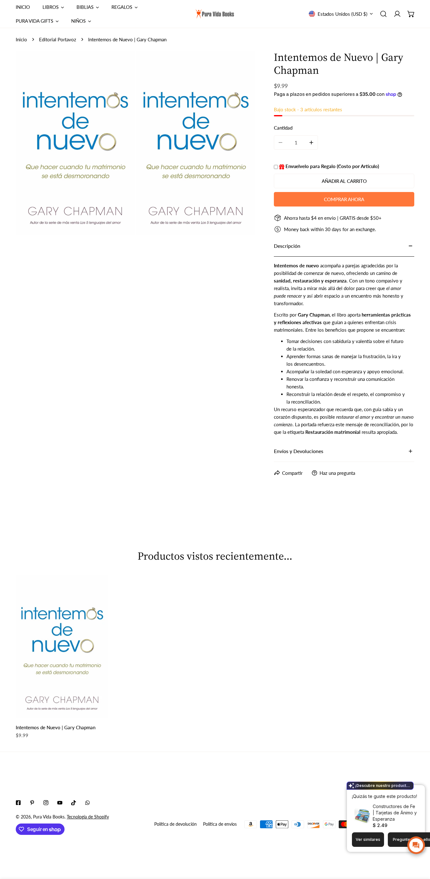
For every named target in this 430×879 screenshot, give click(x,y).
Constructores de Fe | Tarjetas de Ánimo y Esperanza (395, 813)
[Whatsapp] (87, 802)
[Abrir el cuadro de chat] (416, 845)
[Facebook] (18, 802)
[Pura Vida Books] (215, 14)
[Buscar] (383, 14)
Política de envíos (220, 824)
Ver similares (368, 839)
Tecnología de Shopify (88, 816)
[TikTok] (74, 802)
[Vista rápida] (96, 711)
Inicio (21, 39)
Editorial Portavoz (57, 39)
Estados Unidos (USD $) (342, 14)
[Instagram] (46, 802)
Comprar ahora (344, 199)
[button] (411, 14)
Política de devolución (175, 824)
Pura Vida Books (49, 816)
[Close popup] (410, 790)
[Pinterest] (32, 802)
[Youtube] (60, 802)
